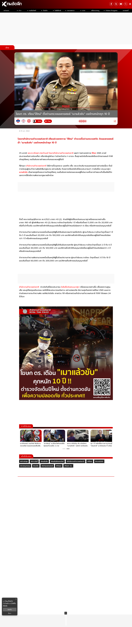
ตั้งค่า (9, 613)
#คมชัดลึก (44, 461)
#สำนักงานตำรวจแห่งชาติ (75, 461)
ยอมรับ (10, 609)
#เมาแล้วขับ (99, 461)
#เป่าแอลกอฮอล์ (47, 466)
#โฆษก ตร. (68, 466)
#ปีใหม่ (89, 461)
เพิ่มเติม (5, 606)
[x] (116, 4)
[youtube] (121, 4)
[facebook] (111, 4)
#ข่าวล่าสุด (24, 461)
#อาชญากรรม (25, 466)
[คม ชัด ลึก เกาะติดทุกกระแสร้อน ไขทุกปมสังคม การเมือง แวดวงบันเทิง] (66, 4)
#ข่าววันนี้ (34, 461)
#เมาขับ (35, 466)
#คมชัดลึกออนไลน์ (57, 461)
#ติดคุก (58, 466)
